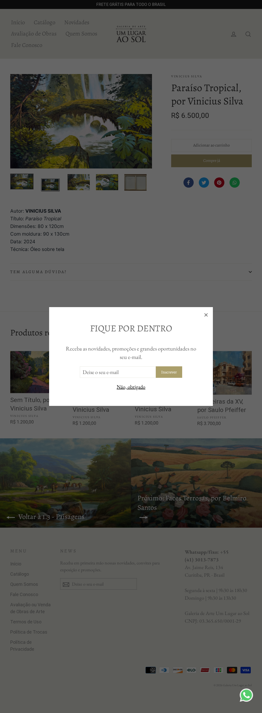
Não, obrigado (131, 386)
